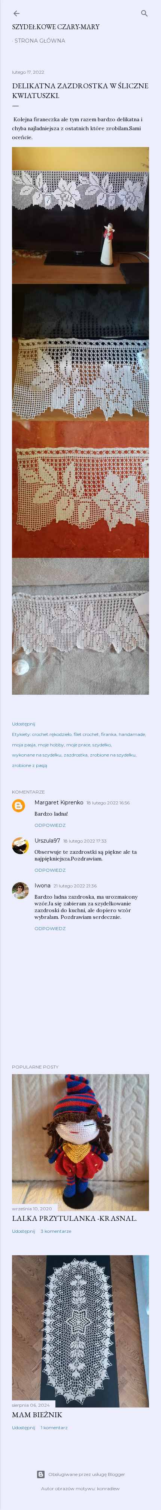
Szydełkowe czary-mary (55, 26)
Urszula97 (47, 840)
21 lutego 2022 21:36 (75, 886)
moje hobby (51, 745)
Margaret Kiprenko (58, 802)
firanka (108, 734)
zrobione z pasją (29, 765)
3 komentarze (56, 1231)
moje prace (78, 745)
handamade (132, 734)
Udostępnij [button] (23, 724)
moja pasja (24, 745)
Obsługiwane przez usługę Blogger (86, 1474)
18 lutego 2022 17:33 (85, 841)
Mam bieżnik (37, 1414)
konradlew (108, 1488)
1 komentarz (54, 1427)
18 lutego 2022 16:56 (108, 803)
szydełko (101, 745)
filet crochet (86, 734)
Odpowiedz (50, 825)
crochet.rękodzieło (52, 734)
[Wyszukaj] (144, 11)
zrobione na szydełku (113, 755)
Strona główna (40, 40)
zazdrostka (76, 755)
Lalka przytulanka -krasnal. (74, 1218)
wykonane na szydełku (36, 755)
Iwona (42, 885)
